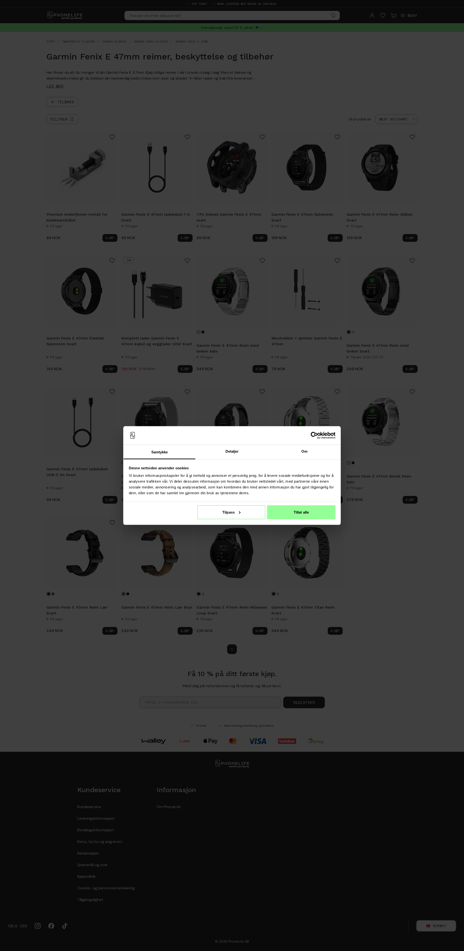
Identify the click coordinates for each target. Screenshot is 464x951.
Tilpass (228, 512)
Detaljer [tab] (232, 451)
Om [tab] (304, 451)
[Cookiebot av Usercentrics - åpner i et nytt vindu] (314, 435)
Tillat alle (301, 512)
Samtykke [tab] (159, 452)
